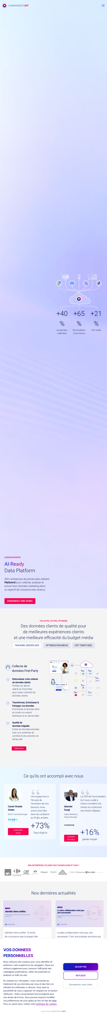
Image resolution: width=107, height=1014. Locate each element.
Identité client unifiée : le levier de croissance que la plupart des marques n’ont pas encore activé (21, 936)
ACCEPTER (80, 966)
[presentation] (27, 913)
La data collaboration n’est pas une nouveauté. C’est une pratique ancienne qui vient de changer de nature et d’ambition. (79, 936)
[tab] (26, 645)
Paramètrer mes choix (80, 984)
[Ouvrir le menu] (103, 5)
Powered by (53, 1011)
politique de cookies (46, 1004)
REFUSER (81, 975)
